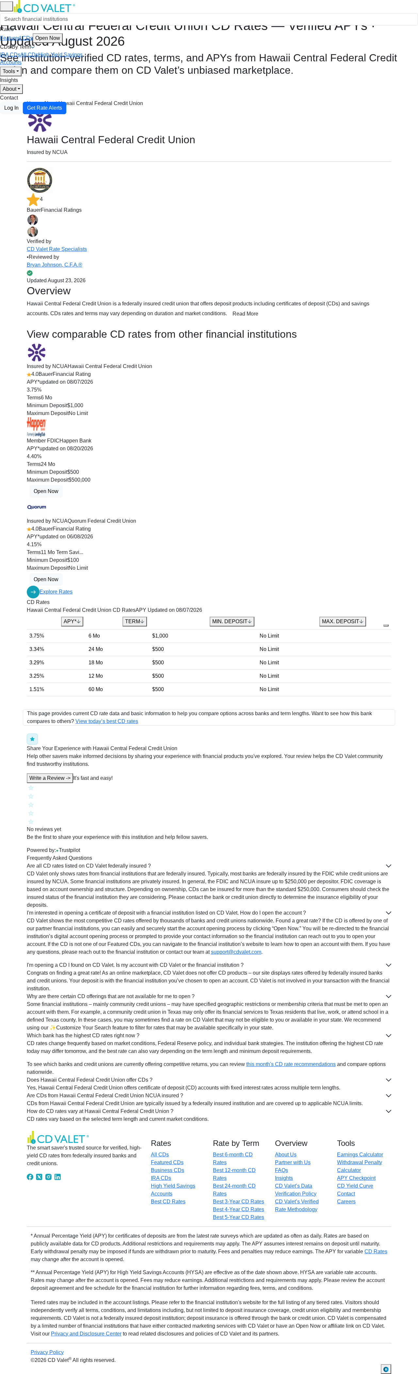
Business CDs (167, 1170)
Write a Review (50, 778)
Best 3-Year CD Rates (238, 1201)
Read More (245, 313)
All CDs (29, 54)
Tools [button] (9, 71)
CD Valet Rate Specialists (57, 249)
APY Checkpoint (356, 1178)
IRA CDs (10, 54)
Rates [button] (7, 29)
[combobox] (209, 19)
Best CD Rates (168, 1201)
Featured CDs (30, 38)
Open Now (47, 38)
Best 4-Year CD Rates (238, 1209)
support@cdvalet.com (236, 952)
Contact (9, 97)
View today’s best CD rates (106, 721)
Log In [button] (11, 108)
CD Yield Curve (355, 1186)
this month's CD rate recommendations (291, 1064)
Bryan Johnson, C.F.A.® (54, 265)
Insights (9, 80)
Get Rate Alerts (44, 108)
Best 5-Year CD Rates (238, 1217)
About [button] (9, 89)
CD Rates (375, 1251)
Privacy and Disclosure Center (86, 1333)
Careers (346, 1201)
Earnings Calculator (360, 1154)
